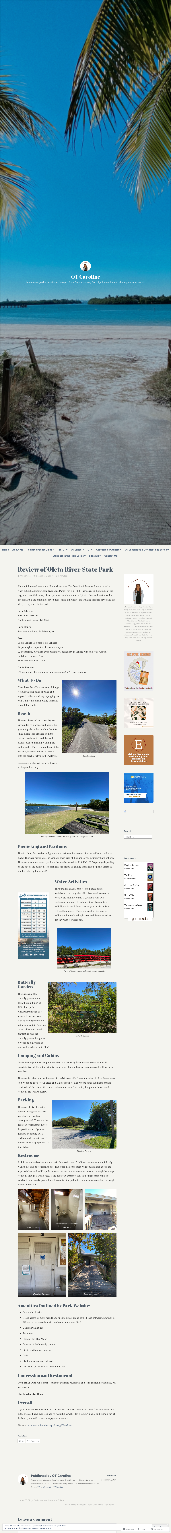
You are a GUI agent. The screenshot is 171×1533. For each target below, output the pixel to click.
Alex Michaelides (130, 878)
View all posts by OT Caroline (50, 1487)
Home (5, 549)
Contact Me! (111, 556)
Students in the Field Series (68, 556)
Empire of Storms (131, 865)
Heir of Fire (129, 895)
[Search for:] (138, 836)
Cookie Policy (47, 1528)
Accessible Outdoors (108, 549)
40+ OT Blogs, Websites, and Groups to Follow (40, 1501)
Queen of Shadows (132, 885)
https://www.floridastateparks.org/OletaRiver (49, 1425)
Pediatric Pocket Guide (39, 549)
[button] (33, 1209)
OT (89, 549)
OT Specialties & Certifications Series (146, 549)
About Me (17, 549)
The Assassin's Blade (133, 905)
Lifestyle (94, 556)
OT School (76, 549)
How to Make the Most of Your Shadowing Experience (89, 1505)
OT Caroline (85, 276)
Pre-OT (62, 549)
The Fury (128, 875)
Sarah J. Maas (130, 868)
